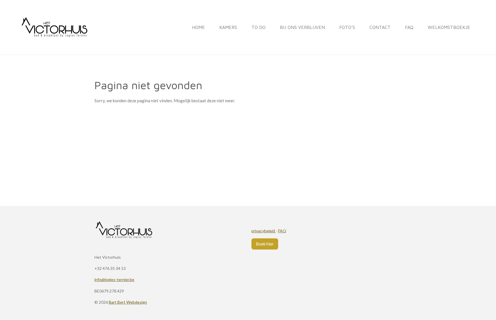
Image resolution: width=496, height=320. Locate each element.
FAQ (282, 230)
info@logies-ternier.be (114, 279)
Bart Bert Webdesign (128, 302)
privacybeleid (263, 230)
